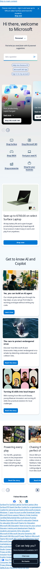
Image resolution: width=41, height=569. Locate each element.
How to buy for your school (30, 525)
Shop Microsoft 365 (12, 120)
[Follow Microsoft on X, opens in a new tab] (20, 501)
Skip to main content (8, 1)
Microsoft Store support (9, 515)
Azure (36, 539)
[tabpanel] (20, 147)
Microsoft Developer (8, 541)
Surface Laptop (15, 504)
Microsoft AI (5, 533)
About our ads (23, 567)
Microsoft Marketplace (9, 546)
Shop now (18, 16)
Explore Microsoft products (30, 510)
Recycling (13, 567)
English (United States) (8, 557)
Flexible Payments (7, 520)
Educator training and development (14, 528)
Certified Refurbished (8, 517)
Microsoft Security (17, 533)
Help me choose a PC (20, 65)
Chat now (25, 556)
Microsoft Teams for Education (23, 523)
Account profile (20, 512)
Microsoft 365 (5, 536)
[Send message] (34, 56)
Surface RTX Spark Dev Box (10, 507)
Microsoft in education (23, 520)
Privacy (3, 565)
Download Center (33, 512)
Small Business (28, 539)
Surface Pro (4, 504)
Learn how (9, 312)
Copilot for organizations (31, 507)
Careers (8, 549)
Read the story (11, 363)
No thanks (26, 561)
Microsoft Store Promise (26, 517)
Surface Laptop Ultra (30, 504)
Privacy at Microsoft (7, 552)
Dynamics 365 (30, 533)
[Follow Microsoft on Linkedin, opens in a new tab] (26, 501)
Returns (22, 515)
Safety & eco (5, 567)
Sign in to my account (20, 74)
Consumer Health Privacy (10, 562)
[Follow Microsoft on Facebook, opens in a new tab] (14, 501)
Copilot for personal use (9, 510)
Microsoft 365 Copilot (13, 539)
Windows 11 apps (7, 512)
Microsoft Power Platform (21, 536)
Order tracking (32, 515)
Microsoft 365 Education (9, 525)
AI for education (23, 531)
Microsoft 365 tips (20, 69)
